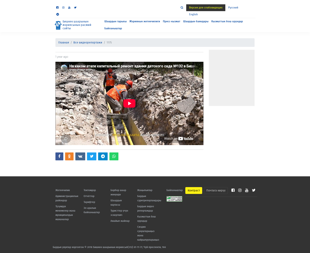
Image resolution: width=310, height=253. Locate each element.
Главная (63, 42)
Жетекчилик (62, 190)
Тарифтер (89, 202)
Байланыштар (113, 28)
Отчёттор (89, 196)
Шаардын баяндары (195, 21)
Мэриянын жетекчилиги (145, 21)
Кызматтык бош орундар (227, 21)
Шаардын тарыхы (115, 21)
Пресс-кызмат (171, 21)
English (193, 14)
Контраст (194, 190)
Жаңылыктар (144, 190)
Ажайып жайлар (120, 221)
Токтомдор (90, 190)
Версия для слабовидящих (205, 7)
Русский (233, 7)
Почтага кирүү (216, 190)
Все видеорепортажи (87, 42)
